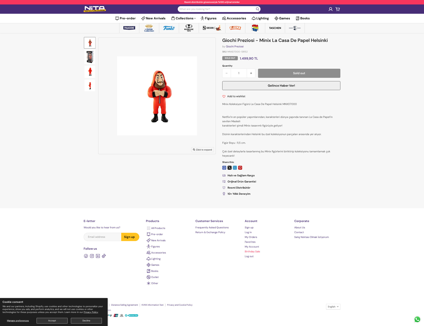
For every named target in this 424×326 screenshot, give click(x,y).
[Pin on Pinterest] (240, 168)
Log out (249, 256)
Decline (86, 320)
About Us (299, 227)
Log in (248, 232)
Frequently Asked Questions (212, 227)
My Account (252, 246)
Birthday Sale (252, 251)
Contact (299, 232)
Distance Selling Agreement (124, 304)
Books (305, 18)
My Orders (251, 237)
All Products (158, 228)
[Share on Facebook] (224, 168)
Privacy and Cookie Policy (179, 304)
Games (284, 18)
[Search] (258, 9)
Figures (210, 18)
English (331, 306)
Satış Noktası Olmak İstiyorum (311, 237)
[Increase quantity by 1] (251, 73)
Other (154, 283)
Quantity (227, 65)
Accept (52, 320)
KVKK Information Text (152, 304)
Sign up (129, 237)
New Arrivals (155, 18)
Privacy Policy (91, 312)
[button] (89, 42)
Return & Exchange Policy (210, 232)
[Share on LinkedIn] (235, 168)
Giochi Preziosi (235, 46)
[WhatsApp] (417, 322)
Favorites (250, 242)
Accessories (236, 18)
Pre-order (128, 18)
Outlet (155, 277)
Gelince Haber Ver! (281, 86)
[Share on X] (230, 168)
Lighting (262, 18)
